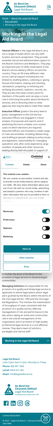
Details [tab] (26, 164)
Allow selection (26, 258)
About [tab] (43, 164)
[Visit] (20, 403)
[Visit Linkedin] (13, 403)
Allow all (26, 249)
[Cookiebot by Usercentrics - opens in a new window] (32, 157)
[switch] (46, 220)
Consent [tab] (9, 164)
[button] (49, 8)
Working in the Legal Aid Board (22, 340)
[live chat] (45, 418)
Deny (26, 266)
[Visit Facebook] (6, 403)
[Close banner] (49, 157)
